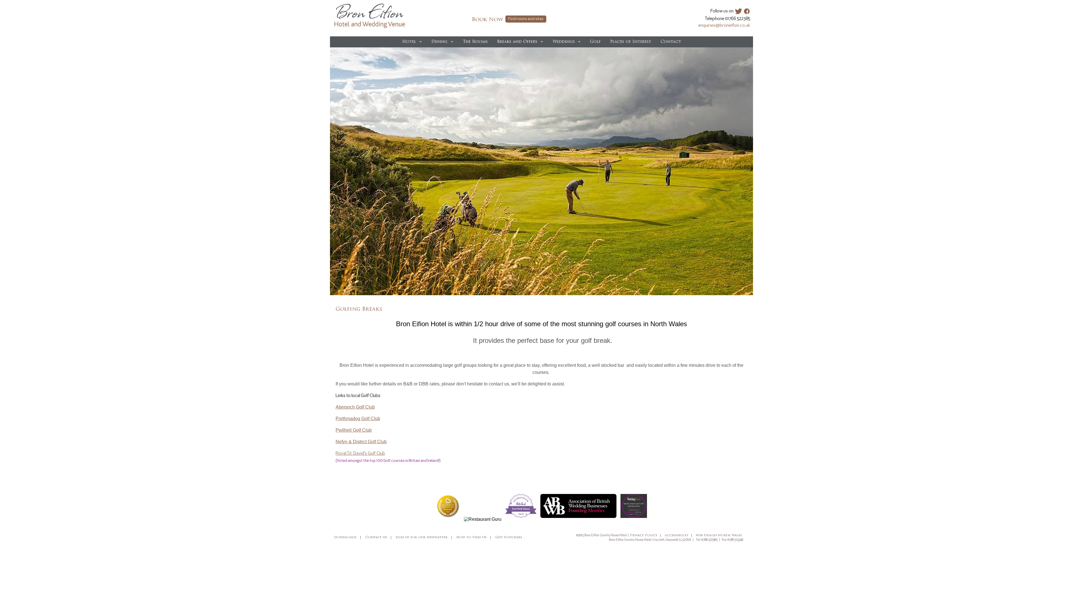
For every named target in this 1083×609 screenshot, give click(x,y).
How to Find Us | (474, 537)
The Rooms (475, 42)
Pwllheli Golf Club (354, 430)
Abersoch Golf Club (355, 407)
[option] (541, 171)
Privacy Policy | (645, 535)
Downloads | (348, 537)
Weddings (563, 42)
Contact (671, 42)
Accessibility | (678, 535)
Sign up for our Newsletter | (424, 537)
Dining (439, 42)
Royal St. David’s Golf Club (360, 453)
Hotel (409, 42)
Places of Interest (630, 42)
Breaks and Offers (517, 42)
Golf (595, 42)
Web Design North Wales (719, 535)
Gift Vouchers (508, 537)
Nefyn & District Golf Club (361, 441)
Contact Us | (378, 537)
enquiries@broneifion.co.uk (724, 25)
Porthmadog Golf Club (358, 418)
